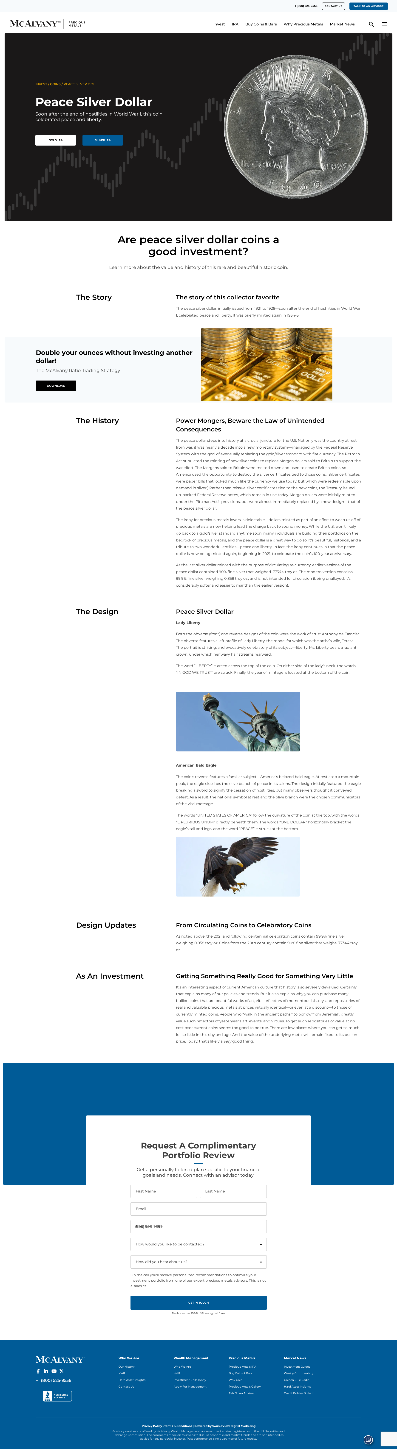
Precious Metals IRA (242, 1366)
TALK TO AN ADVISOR (369, 6)
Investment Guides (297, 1366)
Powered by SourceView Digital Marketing (224, 1426)
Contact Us (126, 1386)
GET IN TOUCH (198, 1302)
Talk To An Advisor (241, 1393)
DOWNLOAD (56, 385)
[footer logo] (60, 1359)
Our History (127, 1366)
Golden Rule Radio (296, 1380)
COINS (55, 84)
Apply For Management (190, 1386)
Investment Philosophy (190, 1380)
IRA (235, 24)
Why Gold (235, 1380)
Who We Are (182, 1366)
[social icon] (38, 1371)
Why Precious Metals (303, 24)
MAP (122, 1373)
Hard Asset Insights (132, 1380)
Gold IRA (56, 140)
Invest (219, 24)
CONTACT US (333, 6)
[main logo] (55, 24)
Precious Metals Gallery (245, 1386)
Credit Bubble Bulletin (299, 1393)
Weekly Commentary (298, 1373)
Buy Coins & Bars (261, 24)
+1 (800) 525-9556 (305, 6)
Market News (342, 24)
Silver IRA (103, 140)
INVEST (41, 84)
